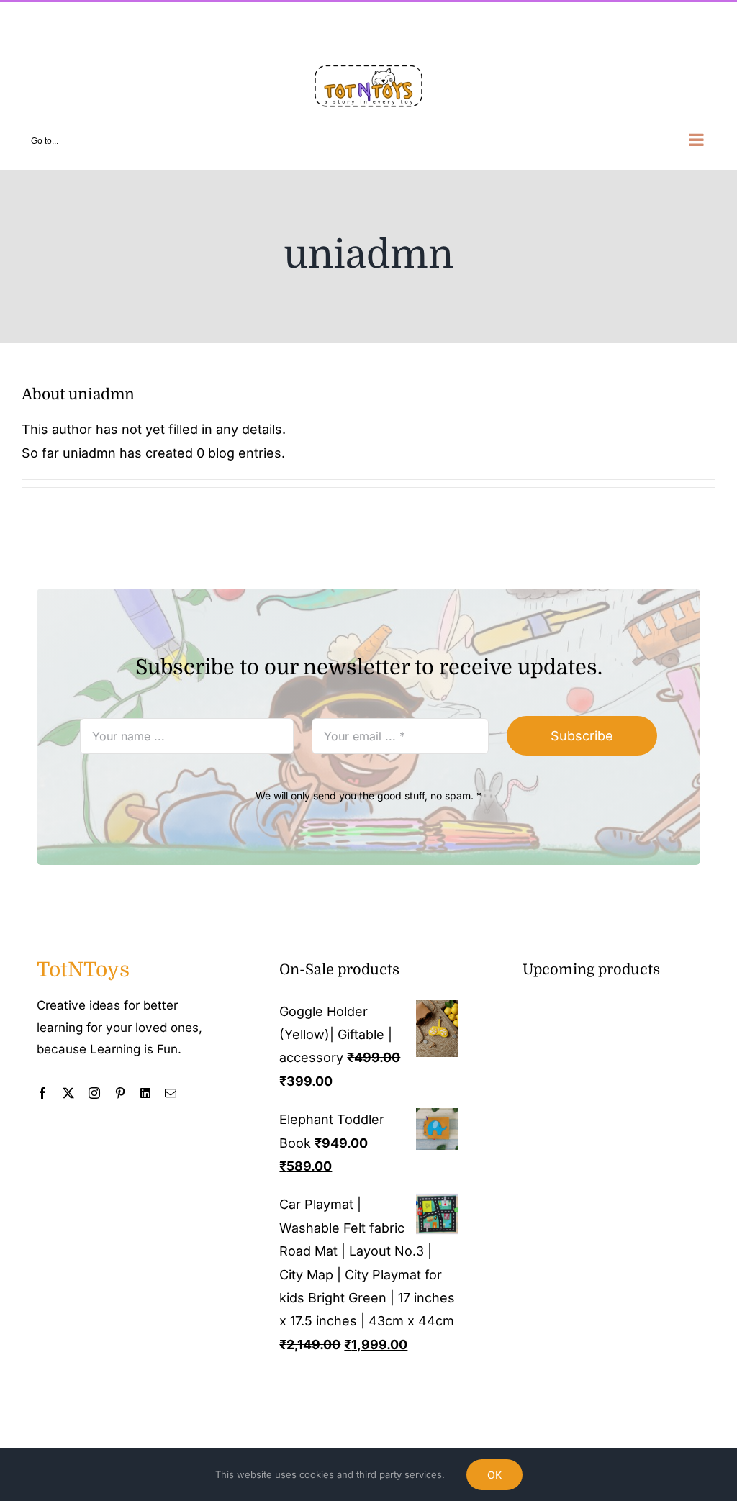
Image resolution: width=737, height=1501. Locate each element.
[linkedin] (145, 1093)
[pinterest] (120, 1093)
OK (494, 1475)
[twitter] (68, 1093)
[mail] (170, 1093)
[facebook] (42, 1093)
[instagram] (94, 1093)
